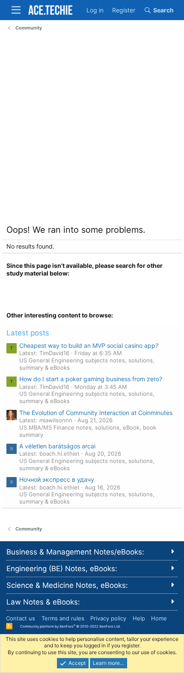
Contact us (20, 618)
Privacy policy (108, 618)
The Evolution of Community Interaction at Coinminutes (95, 412)
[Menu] (16, 10)
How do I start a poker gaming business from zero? (90, 378)
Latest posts (27, 333)
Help (139, 618)
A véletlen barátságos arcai (57, 446)
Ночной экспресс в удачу (56, 479)
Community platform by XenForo (70, 626)
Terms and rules (63, 618)
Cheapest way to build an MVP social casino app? (88, 345)
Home (159, 618)
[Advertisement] (92, 130)
